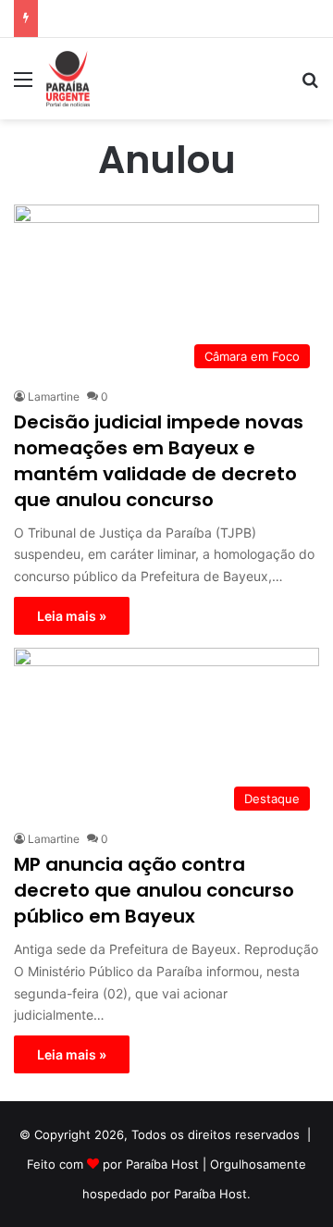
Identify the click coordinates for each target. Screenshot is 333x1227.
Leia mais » (71, 616)
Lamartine (54, 396)
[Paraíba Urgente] (68, 78)
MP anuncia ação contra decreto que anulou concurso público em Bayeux (154, 890)
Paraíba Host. (212, 1193)
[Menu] (23, 85)
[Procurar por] (310, 85)
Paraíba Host (162, 1164)
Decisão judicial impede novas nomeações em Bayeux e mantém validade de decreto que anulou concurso (158, 461)
